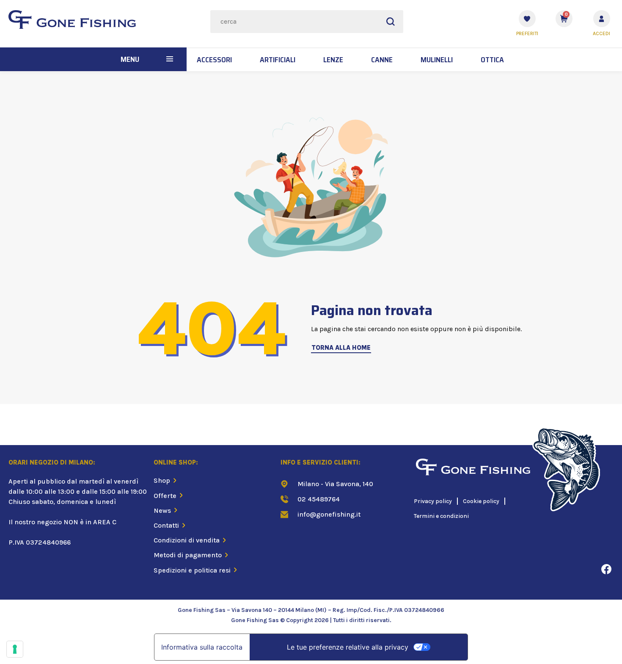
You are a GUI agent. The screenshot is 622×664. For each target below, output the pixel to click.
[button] (169, 59)
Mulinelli (437, 60)
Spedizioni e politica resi (192, 570)
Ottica (492, 60)
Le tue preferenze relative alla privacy (347, 647)
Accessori (214, 60)
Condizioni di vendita (187, 540)
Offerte (165, 496)
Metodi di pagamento (188, 555)
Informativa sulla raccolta (201, 647)
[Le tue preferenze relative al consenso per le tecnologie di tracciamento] (15, 649)
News (162, 510)
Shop (162, 480)
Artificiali (277, 60)
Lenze (333, 60)
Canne (382, 60)
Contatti (166, 525)
